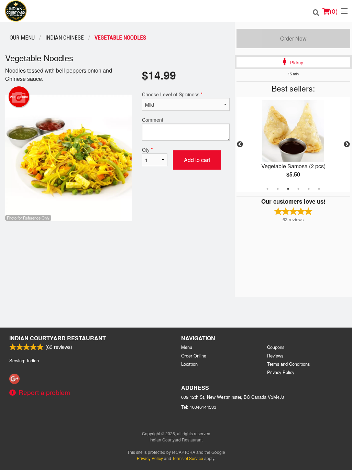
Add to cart (197, 160)
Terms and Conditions (288, 364)
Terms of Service (187, 458)
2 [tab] (277, 188)
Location (189, 364)
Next (346, 144)
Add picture (19, 96)
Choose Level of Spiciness (172, 94)
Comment (152, 119)
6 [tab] (319, 188)
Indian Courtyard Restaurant (57, 338)
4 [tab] (298, 188)
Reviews (275, 355)
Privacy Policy (280, 372)
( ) (334, 10)
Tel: (198, 407)
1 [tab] (267, 188)
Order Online (193, 355)
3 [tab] (288, 188)
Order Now (293, 38)
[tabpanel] (293, 144)
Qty (147, 149)
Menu (186, 347)
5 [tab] (308, 188)
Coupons (275, 347)
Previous (239, 144)
